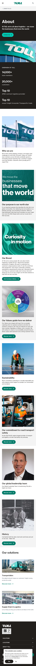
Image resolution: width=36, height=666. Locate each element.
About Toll (6, 647)
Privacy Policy (15, 656)
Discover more (8, 336)
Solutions (6, 638)
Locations (6, 642)
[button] (3, 3)
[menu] (3, 3)
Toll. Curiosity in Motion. (10, 279)
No (16, 661)
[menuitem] (33, 3)
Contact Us (7, 35)
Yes (9, 661)
